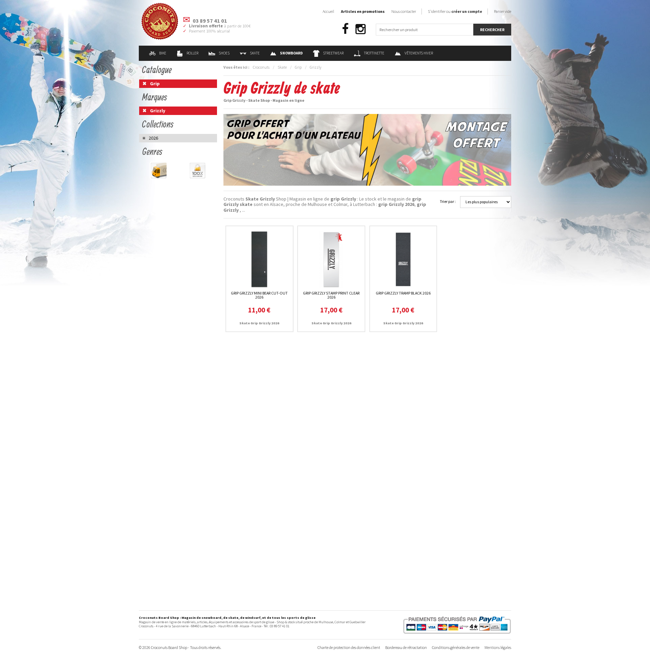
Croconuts (261, 67)
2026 (153, 138)
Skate (255, 53)
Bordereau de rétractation (406, 647)
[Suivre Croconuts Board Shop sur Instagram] (360, 29)
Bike (162, 53)
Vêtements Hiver (419, 53)
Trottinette (374, 53)
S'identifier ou (455, 11)
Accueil (328, 11)
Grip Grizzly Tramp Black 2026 (403, 293)
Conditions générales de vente (455, 647)
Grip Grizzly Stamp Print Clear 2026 (331, 295)
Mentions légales (497, 647)
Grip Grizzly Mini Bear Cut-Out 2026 (259, 295)
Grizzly (315, 67)
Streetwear (333, 53)
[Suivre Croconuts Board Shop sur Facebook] (345, 29)
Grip (298, 67)
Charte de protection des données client (349, 647)
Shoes (224, 53)
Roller (192, 53)
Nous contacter (403, 11)
